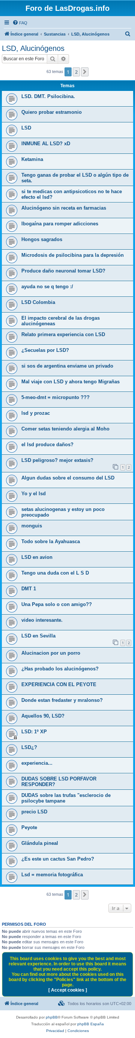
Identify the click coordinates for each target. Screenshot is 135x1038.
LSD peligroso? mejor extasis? (57, 460)
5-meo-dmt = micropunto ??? (55, 397)
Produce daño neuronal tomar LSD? (63, 271)
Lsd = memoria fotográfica (52, 874)
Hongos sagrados (41, 239)
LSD (26, 128)
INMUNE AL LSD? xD (45, 143)
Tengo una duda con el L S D (55, 573)
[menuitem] (19, 22)
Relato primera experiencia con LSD (63, 334)
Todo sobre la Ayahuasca (50, 541)
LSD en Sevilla (38, 636)
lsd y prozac (35, 413)
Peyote (29, 827)
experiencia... (36, 763)
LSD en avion (36, 557)
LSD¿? (29, 747)
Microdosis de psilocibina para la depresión (72, 255)
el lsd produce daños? (47, 444)
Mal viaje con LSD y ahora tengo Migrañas (70, 381)
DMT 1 (28, 588)
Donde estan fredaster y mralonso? (62, 700)
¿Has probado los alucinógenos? (60, 669)
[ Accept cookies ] (67, 990)
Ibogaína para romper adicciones (59, 223)
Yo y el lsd (33, 493)
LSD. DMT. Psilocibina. (48, 96)
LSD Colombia (38, 302)
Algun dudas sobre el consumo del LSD (67, 478)
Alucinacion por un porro (50, 653)
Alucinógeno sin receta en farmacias (63, 208)
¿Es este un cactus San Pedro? (57, 859)
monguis (31, 526)
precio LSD (34, 812)
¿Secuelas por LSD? (45, 350)
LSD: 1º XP (34, 731)
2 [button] (76, 72)
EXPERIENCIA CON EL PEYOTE (58, 684)
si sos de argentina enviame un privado (67, 366)
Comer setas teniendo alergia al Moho (65, 429)
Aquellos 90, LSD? (42, 716)
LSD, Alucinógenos (33, 48)
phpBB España (90, 1024)
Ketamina (32, 159)
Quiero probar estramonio (51, 112)
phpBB (52, 1017)
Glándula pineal (39, 843)
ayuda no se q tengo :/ (47, 286)
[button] (84, 71)
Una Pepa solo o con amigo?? (56, 604)
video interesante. (42, 620)
